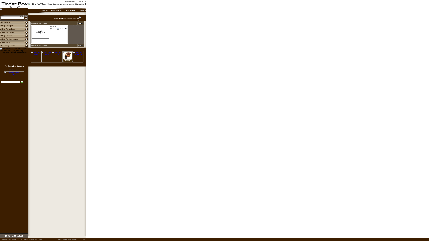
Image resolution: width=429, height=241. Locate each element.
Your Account (82, 1)
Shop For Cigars (7, 32)
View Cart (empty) (70, 1)
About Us (44, 10)
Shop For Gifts (7, 42)
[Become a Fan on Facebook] (14, 76)
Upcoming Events (8, 46)
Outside (71, 18)
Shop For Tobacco (8, 36)
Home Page (5, 22)
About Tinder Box (56, 10)
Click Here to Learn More (78, 239)
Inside (65, 18)
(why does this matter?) (73, 20)
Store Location (70, 10)
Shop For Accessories (9, 39)
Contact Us (82, 10)
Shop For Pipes (7, 26)
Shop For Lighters (8, 29)
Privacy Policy (38, 239)
